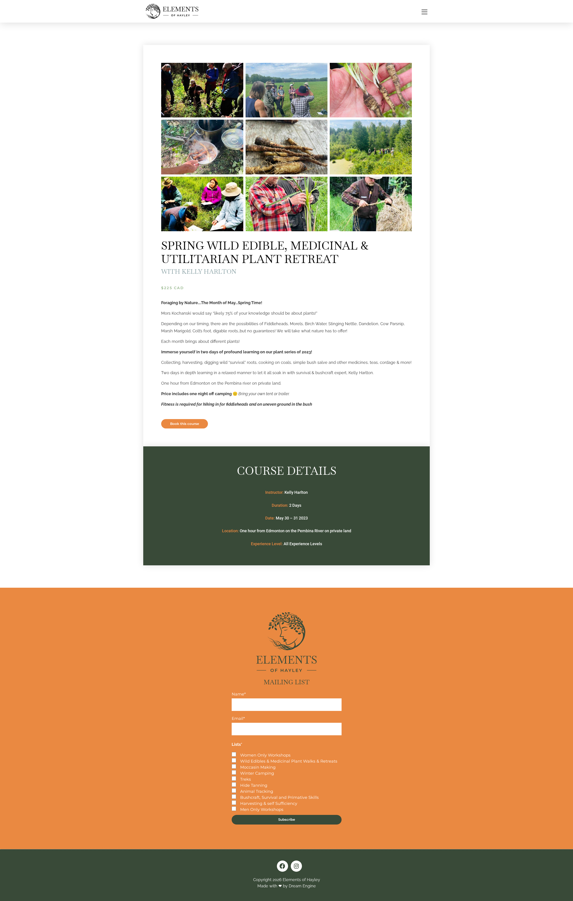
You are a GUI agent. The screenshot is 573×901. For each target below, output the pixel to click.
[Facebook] (282, 866)
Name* (239, 694)
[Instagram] (296, 866)
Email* (238, 719)
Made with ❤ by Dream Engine (286, 886)
